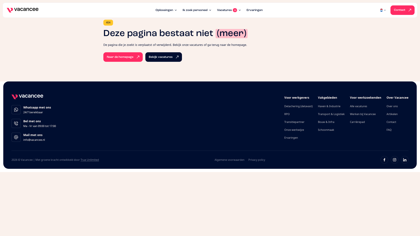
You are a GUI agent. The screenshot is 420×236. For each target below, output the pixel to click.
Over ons (392, 106)
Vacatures (226, 10)
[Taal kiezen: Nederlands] (383, 10)
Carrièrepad (357, 122)
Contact (399, 10)
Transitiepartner (294, 122)
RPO (287, 114)
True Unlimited (90, 160)
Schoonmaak (326, 130)
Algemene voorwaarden (229, 160)
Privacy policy (256, 160)
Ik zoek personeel (195, 10)
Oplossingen (164, 10)
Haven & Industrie (329, 106)
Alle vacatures (358, 106)
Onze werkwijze (294, 130)
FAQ (389, 130)
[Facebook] (384, 160)
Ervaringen (255, 10)
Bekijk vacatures (161, 57)
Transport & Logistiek (331, 114)
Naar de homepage (120, 57)
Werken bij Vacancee (363, 114)
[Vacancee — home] (22, 10)
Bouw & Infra (326, 122)
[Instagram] (394, 160)
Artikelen (392, 114)
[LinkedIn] (405, 160)
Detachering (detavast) (298, 106)
